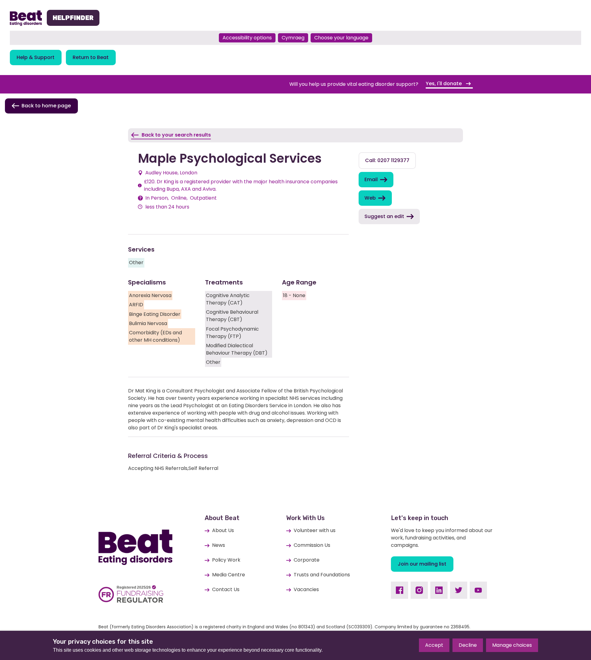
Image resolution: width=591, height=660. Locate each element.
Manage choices (512, 645)
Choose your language (341, 37)
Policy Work (226, 559)
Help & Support (35, 57)
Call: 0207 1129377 (387, 160)
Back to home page (46, 105)
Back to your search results (176, 134)
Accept (434, 645)
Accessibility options (247, 37)
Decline (468, 645)
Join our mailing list (422, 563)
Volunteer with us (315, 530)
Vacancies (306, 589)
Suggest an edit (384, 216)
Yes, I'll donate (444, 83)
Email (371, 179)
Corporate (307, 559)
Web (370, 197)
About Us (223, 530)
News (218, 545)
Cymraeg (293, 37)
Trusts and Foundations (322, 574)
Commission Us (312, 545)
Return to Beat (91, 57)
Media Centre (228, 574)
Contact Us (225, 589)
